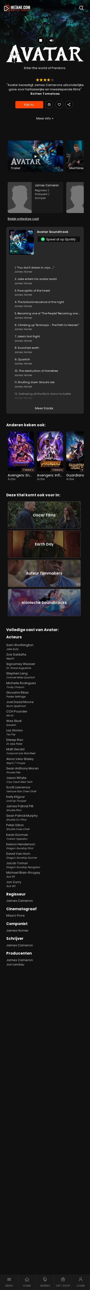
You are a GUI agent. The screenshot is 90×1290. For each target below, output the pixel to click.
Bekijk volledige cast (23, 219)
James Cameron (19, 901)
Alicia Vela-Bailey (20, 761)
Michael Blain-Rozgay (23, 874)
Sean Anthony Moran (22, 770)
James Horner (17, 930)
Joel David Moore (20, 704)
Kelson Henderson (20, 846)
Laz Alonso (14, 732)
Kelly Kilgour (16, 799)
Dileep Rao (14, 742)
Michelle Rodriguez (21, 685)
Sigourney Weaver (20, 666)
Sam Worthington (19, 647)
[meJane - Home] (17, 8)
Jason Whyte (19, 780)
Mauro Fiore (15, 915)
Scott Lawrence (21, 789)
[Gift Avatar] (49, 104)
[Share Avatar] (69, 104)
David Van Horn (21, 856)
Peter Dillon (17, 827)
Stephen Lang (20, 675)
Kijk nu (29, 105)
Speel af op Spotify (61, 239)
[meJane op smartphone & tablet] (36, 130)
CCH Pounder (16, 713)
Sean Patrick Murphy (22, 818)
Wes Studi (14, 723)
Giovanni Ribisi (17, 694)
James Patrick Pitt (19, 808)
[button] (9, 1282)
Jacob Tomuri (23, 865)
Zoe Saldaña (16, 656)
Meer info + (45, 118)
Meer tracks (44, 408)
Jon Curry (13, 884)
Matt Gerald (20, 751)
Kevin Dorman (17, 837)
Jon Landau (15, 964)
